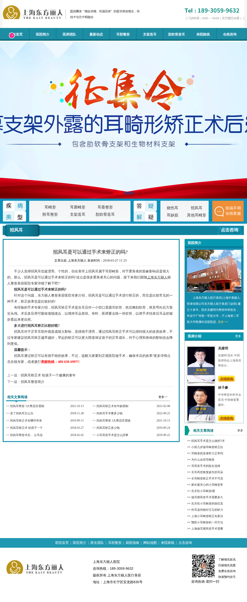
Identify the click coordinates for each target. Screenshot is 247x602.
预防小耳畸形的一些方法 (207, 522)
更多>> (163, 397)
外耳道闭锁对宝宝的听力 (207, 510)
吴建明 (223, 348)
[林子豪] (201, 419)
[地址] (7, 84)
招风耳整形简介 (32, 382)
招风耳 (196, 208)
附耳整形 (50, 214)
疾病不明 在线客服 (233, 210)
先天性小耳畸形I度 (203, 491)
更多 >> (223, 322)
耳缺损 (172, 215)
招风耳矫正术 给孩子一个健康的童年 (48, 375)
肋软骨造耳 (176, 34)
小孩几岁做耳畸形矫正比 (207, 447)
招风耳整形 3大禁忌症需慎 (27, 406)
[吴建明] (201, 380)
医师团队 (69, 34)
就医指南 (132, 543)
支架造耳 (150, 34)
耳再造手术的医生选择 (205, 466)
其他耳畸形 (196, 215)
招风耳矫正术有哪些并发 (26, 420)
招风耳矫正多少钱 (108, 427)
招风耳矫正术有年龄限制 (112, 406)
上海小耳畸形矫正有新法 (207, 516)
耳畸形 (50, 207)
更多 (238, 336)
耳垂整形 (105, 207)
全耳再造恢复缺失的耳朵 (207, 472)
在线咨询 (230, 34)
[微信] (7, 56)
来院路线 (203, 34)
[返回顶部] (7, 98)
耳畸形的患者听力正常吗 (207, 453)
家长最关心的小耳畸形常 (207, 484)
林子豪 (223, 387)
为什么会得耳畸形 (202, 459)
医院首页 (62, 543)
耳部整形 (123, 34)
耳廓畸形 (77, 207)
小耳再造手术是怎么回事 (112, 435)
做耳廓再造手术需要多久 (207, 497)
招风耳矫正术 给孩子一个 (26, 427)
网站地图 (150, 543)
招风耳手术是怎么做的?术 (208, 441)
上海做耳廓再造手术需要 (207, 528)
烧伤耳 (172, 208)
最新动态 (96, 34)
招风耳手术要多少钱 (109, 413)
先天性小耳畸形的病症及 (207, 503)
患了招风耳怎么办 (21, 413)
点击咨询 (229, 230)
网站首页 (16, 34)
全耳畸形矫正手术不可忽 (207, 478)
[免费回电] (7, 70)
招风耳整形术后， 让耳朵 (26, 435)
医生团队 (97, 543)
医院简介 (42, 34)
